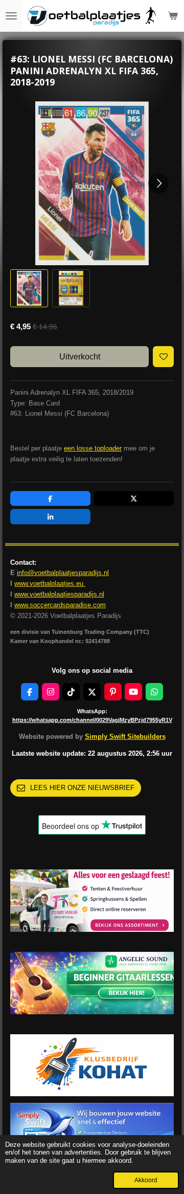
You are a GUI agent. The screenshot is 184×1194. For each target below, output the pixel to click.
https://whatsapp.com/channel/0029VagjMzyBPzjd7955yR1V (92, 720)
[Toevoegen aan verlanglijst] (163, 356)
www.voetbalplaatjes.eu (49, 583)
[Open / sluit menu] (11, 16)
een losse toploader (93, 448)
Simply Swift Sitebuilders (125, 736)
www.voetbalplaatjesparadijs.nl (59, 594)
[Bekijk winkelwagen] (173, 16)
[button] (29, 288)
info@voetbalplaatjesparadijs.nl (63, 573)
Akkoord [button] (145, 1180)
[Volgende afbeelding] (158, 183)
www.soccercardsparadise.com (60, 605)
